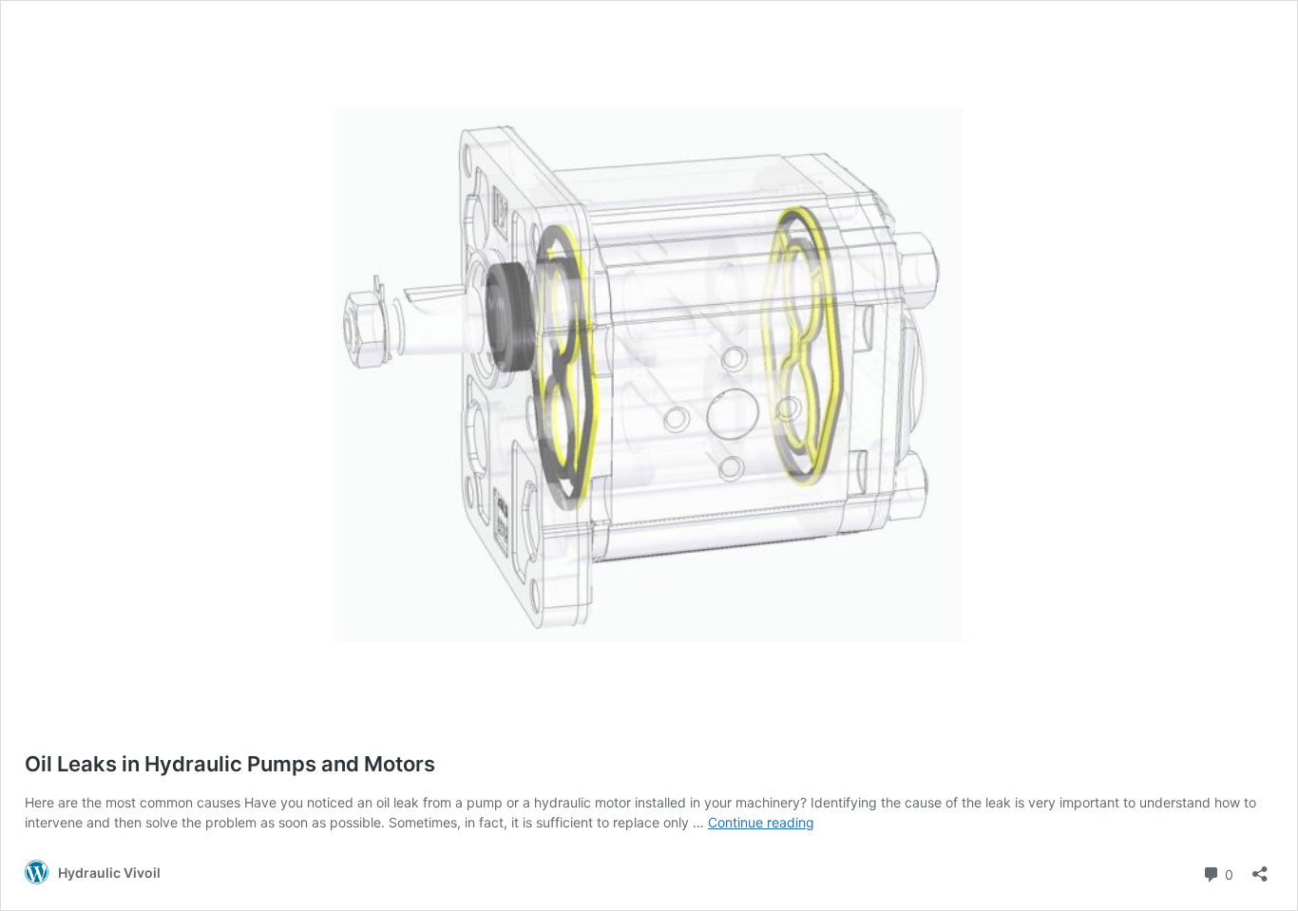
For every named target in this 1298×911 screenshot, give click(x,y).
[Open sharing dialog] (1260, 868)
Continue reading (761, 822)
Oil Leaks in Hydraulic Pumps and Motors (230, 763)
